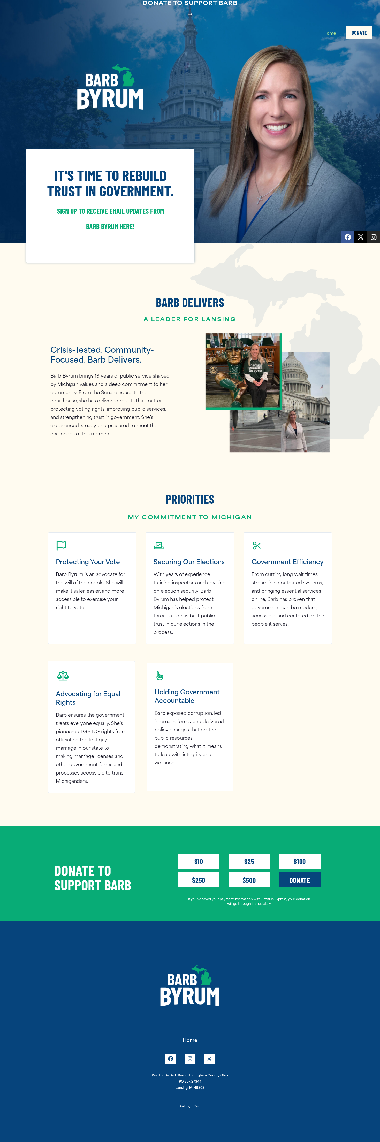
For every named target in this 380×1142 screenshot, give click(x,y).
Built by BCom (190, 1105)
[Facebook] (347, 237)
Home (329, 32)
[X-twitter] (360, 237)
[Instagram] (373, 237)
